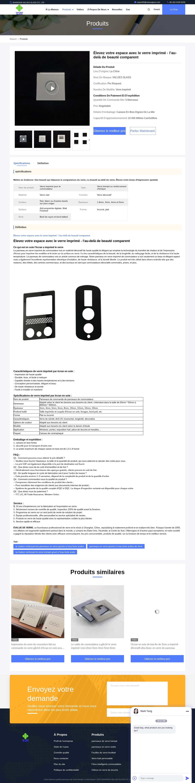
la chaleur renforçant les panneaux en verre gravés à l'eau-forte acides (50, 546)
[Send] (187, 778)
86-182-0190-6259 (177, 2)
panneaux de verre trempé (104, 741)
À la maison (52, 9)
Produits (67, 9)
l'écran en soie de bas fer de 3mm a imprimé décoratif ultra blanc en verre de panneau (95, 646)
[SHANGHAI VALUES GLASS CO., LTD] (19, 9)
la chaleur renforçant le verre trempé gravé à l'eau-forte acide (45, 552)
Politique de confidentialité (66, 770)
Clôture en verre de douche (105, 770)
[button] (89, 140)
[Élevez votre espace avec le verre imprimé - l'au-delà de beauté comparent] (52, 88)
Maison (13, 39)
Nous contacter (61, 758)
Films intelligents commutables (106, 764)
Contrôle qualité (61, 752)
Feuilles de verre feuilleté (104, 752)
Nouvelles (117, 9)
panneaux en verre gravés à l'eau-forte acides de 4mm (115, 546)
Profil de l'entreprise (63, 741)
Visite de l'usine (61, 747)
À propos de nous (97, 9)
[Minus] (187, 711)
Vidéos (80, 9)
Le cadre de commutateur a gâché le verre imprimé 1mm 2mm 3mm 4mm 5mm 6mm (34, 646)
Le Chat (174, 9)
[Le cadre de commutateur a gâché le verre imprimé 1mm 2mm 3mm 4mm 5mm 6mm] (37, 611)
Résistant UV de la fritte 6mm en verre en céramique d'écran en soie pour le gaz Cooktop (156, 646)
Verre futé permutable (102, 758)
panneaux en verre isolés (104, 747)
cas (128, 9)
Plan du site (59, 764)
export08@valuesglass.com (149, 2)
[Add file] (135, 778)
